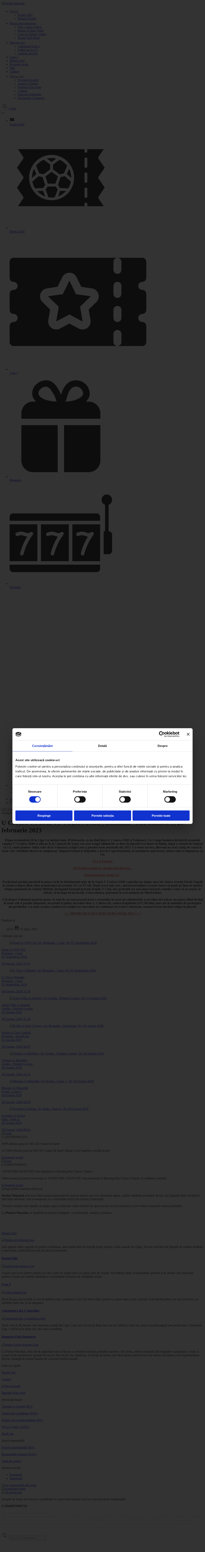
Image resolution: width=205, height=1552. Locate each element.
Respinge (44, 815)
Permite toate (161, 815)
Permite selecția (102, 815)
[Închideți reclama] (188, 734)
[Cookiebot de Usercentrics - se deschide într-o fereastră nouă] (161, 734)
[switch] (80, 799)
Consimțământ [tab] (42, 746)
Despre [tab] (163, 746)
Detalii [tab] (102, 746)
